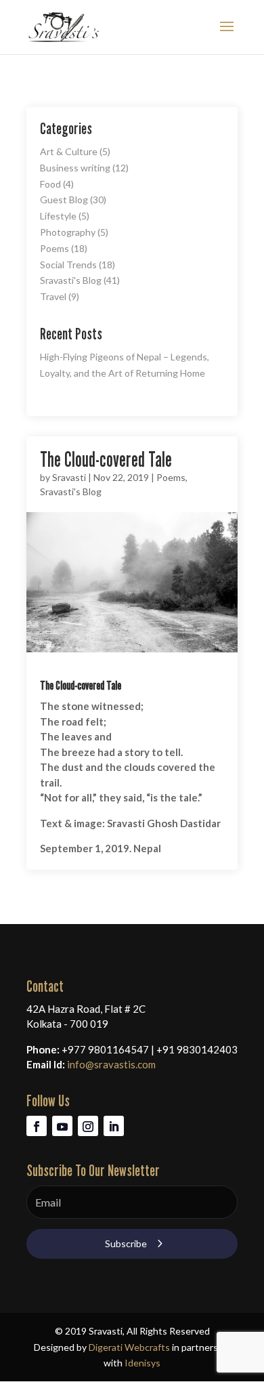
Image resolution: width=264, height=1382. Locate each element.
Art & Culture (68, 151)
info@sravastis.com (111, 1064)
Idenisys (142, 1362)
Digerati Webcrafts (129, 1347)
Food (50, 184)
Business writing (75, 167)
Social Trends (68, 264)
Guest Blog (64, 199)
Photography (67, 232)
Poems (54, 248)
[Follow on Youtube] (62, 1126)
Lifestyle (58, 216)
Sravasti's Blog (71, 280)
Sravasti (69, 477)
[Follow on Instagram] (88, 1126)
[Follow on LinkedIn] (114, 1126)
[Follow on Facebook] (36, 1126)
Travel (53, 296)
